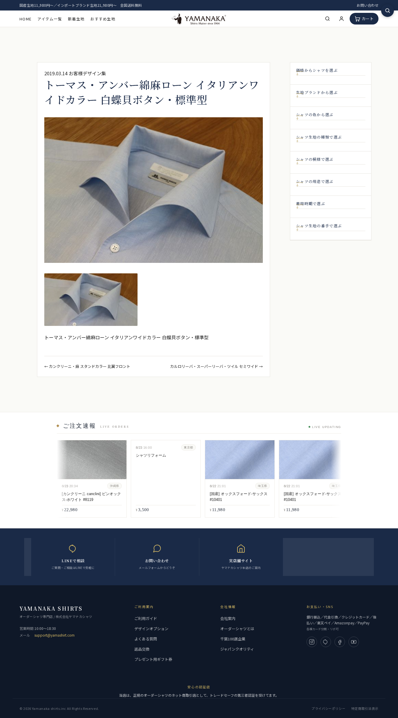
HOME (25, 19)
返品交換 (141, 649)
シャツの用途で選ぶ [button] (315, 181)
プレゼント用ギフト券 (153, 659)
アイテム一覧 (49, 19)
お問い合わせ (367, 5)
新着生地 (76, 19)
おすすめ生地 (102, 19)
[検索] (327, 19)
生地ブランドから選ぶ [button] (317, 92)
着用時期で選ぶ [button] (310, 203)
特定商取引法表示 (364, 708)
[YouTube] (353, 642)
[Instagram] (312, 642)
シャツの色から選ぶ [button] (315, 114)
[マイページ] (341, 19)
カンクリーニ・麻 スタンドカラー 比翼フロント (89, 366)
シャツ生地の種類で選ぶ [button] (319, 137)
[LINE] (325, 642)
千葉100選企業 (232, 639)
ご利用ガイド (145, 618)
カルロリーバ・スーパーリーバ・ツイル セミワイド (214, 366)
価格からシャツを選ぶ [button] (317, 70)
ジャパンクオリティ (237, 649)
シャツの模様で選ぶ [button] (315, 159)
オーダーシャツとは (237, 628)
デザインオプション (151, 628)
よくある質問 (145, 639)
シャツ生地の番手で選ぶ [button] (319, 225)
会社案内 (227, 618)
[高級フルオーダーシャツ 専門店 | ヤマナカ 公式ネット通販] (199, 18)
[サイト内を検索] (387, 10)
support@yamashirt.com (54, 635)
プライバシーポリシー (328, 708)
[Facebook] (339, 642)
